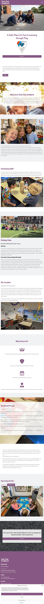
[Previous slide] (2, 316)
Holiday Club (3, 484)
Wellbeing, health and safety (6, 583)
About (5, 75)
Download (11, 484)
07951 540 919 (6, 577)
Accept (22, 594)
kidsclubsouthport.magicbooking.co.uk (15, 423)
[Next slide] (42, 316)
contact (22, 56)
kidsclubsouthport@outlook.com (9, 578)
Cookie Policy (21, 602)
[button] (42, 585)
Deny (22, 597)
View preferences (22, 600)
